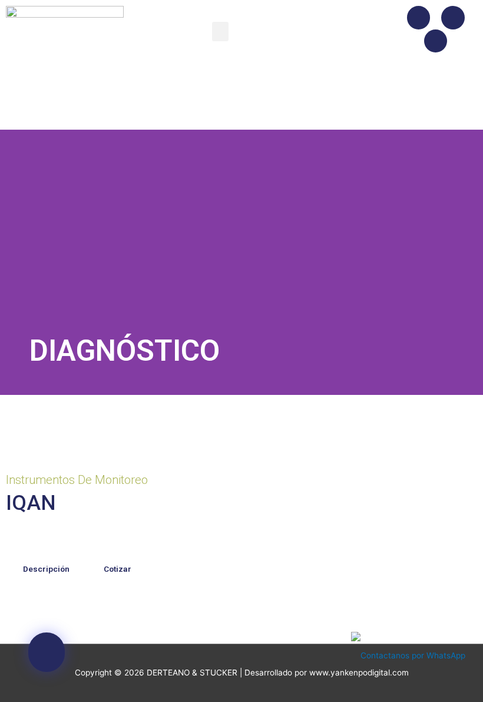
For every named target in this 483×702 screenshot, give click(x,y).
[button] (220, 31)
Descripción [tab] (46, 569)
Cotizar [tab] (117, 569)
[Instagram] (453, 17)
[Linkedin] (436, 41)
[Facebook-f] (419, 17)
